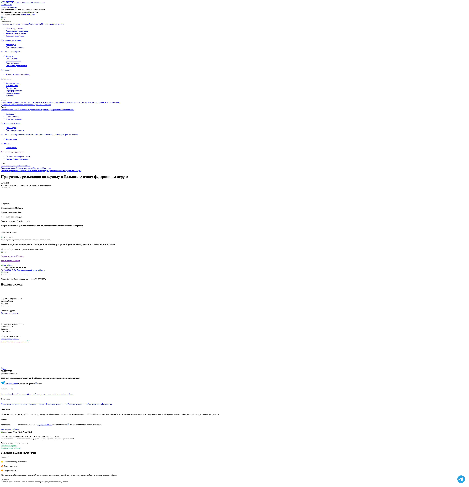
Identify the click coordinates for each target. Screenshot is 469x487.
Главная (4, 170)
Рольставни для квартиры (53, 134)
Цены (71, 394)
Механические (12, 85)
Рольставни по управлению (12, 152)
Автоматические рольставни (18, 156)
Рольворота (6, 70)
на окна (4, 24)
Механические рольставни (17, 159)
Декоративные (35, 24)
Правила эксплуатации (10, 448)
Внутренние (11, 88)
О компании (6, 102)
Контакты (47, 105)
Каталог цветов (83, 102)
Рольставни (6, 79)
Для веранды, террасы (15, 47)
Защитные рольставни (15, 36)
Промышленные (13, 63)
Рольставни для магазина (16, 65)
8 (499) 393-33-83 (28, 14)
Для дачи (9, 56)
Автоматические (13, 83)
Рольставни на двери (26, 109)
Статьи (66, 394)
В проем (9, 95)
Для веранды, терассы (15, 130)
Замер (39, 102)
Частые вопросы (113, 102)
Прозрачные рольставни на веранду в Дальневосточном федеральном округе (49, 170)
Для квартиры (12, 58)
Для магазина (11, 139)
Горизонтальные (13, 93)
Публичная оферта (8, 445)
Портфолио (38, 105)
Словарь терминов (98, 102)
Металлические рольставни (52, 24)
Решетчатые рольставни (16, 33)
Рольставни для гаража (10, 51)
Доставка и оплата (8, 105)
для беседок (11, 44)
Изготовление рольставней (53, 102)
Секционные (11, 148)
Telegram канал (11, 383)
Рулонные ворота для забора (17, 74)
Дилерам (26, 102)
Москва (14, 424)
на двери (11, 24)
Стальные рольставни (15, 28)
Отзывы (33, 102)
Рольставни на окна (9, 109)
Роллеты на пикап (13, 61)
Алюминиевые (12, 116)
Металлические (67, 109)
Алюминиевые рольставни (17, 31)
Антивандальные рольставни (33, 404)
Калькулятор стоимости (44, 394)
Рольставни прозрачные (11, 123)
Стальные (10, 114)
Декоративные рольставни (57, 404)
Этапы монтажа (70, 102)
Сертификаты (17, 102)
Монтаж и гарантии (24, 105)
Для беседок (11, 127)
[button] (234, 292)
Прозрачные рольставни (11, 40)
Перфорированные (14, 90)
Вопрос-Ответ (24, 166)
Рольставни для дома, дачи (31, 134)
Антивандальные (22, 24)
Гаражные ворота (95, 404)
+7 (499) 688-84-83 (9, 270)
